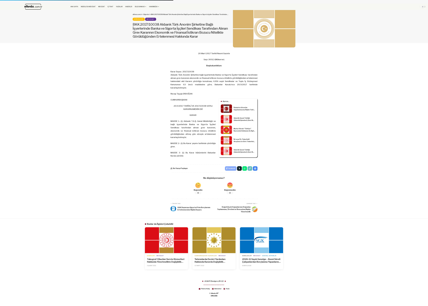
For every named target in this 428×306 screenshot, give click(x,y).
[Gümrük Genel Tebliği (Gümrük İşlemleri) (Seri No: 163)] (226, 119)
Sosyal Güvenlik (269, 255)
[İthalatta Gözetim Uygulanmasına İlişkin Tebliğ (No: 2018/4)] (226, 108)
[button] (404, 6)
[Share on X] (239, 168)
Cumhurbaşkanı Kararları (206, 255)
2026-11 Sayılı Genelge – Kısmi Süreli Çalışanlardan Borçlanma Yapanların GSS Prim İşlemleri (261, 260)
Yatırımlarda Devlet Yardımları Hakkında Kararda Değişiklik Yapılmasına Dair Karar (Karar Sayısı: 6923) (213, 260)
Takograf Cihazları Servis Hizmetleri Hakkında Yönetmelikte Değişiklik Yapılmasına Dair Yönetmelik (165, 260)
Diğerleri (138, 19)
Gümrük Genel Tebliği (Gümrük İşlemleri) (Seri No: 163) (244, 119)
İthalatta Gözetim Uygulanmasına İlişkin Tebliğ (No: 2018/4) (244, 109)
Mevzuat (151, 19)
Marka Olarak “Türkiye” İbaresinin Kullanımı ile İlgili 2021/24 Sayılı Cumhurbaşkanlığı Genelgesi (244, 130)
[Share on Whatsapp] (244, 168)
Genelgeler (247, 255)
